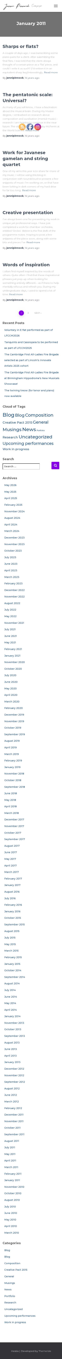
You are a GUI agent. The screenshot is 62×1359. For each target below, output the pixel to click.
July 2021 (10, 629)
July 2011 (9, 1147)
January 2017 (12, 885)
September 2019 (14, 734)
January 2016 (12, 911)
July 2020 (10, 675)
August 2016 (12, 891)
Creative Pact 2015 (17, 422)
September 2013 (14, 1036)
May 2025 (10, 491)
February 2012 (13, 1108)
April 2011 (10, 1160)
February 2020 (13, 708)
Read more (51, 72)
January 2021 (12, 655)
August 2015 (11, 931)
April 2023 (10, 570)
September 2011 (14, 1134)
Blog (8, 415)
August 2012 (12, 1088)
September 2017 (14, 839)
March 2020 (11, 701)
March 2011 (11, 1167)
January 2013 (12, 1062)
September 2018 (14, 786)
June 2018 (10, 793)
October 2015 (12, 917)
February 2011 (13, 1173)
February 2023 (13, 583)
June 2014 (10, 996)
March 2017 (11, 872)
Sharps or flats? (20, 46)
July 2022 (10, 609)
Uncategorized (13, 1309)
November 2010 (14, 1186)
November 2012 (14, 1075)
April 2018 (10, 806)
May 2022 (10, 616)
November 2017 (14, 826)
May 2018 (10, 800)
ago (32, 77)
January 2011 (12, 1180)
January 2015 (12, 963)
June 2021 (10, 636)
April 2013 (10, 1055)
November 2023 (14, 544)
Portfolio (9, 1296)
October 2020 (13, 668)
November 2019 (14, 721)
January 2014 (12, 1016)
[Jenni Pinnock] (24, 6)
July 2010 (10, 1206)
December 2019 (14, 714)
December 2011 (14, 1114)
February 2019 (13, 760)
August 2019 (12, 740)
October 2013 (12, 1029)
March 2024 (11, 531)
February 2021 (13, 649)
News (8, 1289)
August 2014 (12, 983)
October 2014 (12, 970)
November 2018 (14, 773)
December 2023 (14, 537)
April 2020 (10, 694)
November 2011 (14, 1121)
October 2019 (12, 727)
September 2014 (14, 977)
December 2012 (14, 1068)
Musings (12, 429)
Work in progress (16, 449)
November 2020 (14, 662)
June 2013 (10, 1049)
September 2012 (14, 1081)
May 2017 (10, 858)
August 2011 (11, 1141)
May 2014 (10, 1003)
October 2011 (12, 1127)
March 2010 (11, 1232)
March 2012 (11, 1101)
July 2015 (10, 937)
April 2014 (10, 1009)
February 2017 (13, 878)
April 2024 (10, 524)
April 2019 (10, 747)
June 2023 (10, 563)
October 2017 (12, 832)
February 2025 (13, 504)
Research (10, 437)
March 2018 (11, 813)
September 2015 (14, 924)
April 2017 (10, 865)
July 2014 (10, 990)
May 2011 (10, 1154)
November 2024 (14, 511)
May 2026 (10, 485)
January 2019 (12, 767)
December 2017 (14, 819)
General (9, 1276)
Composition (12, 1263)
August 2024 (12, 517)
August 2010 (12, 1199)
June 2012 (10, 1094)
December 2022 (14, 590)
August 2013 (12, 1042)
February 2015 (13, 957)
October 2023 (13, 550)
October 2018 (12, 780)
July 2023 (10, 557)
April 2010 (10, 1226)
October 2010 (12, 1193)
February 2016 (13, 904)
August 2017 (12, 845)
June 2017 (10, 852)
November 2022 (14, 596)
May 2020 (10, 688)
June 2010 (10, 1213)
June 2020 (11, 681)
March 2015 (11, 950)
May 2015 (10, 944)
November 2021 (14, 622)
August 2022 (12, 603)
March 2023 (11, 577)
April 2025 (10, 498)
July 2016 (10, 898)
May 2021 (10, 642)
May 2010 (10, 1219)
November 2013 (14, 1022)
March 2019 (11, 754)
